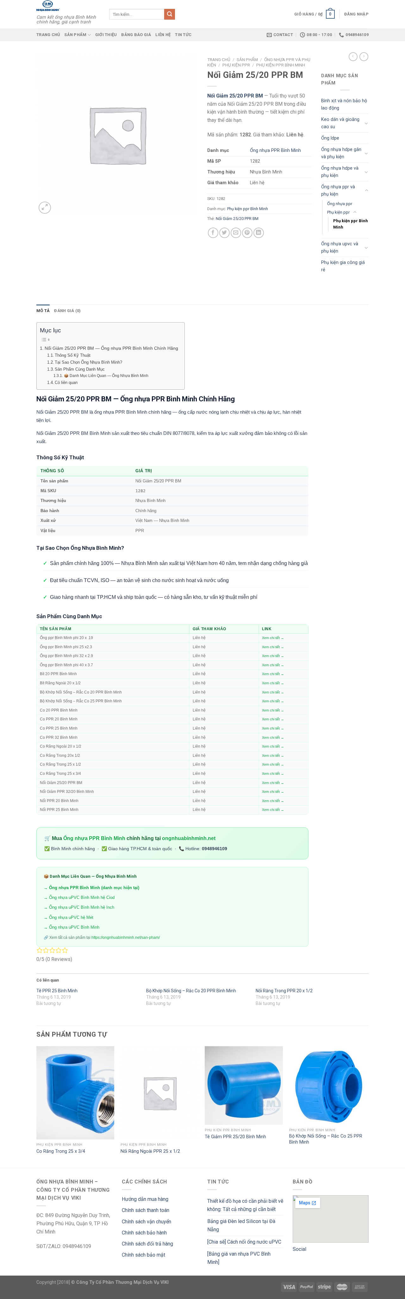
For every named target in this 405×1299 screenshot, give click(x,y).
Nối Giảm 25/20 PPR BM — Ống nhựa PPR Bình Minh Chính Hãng (111, 348)
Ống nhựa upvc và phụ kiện (339, 247)
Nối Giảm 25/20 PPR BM (237, 218)
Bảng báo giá (136, 34)
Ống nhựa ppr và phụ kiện (338, 190)
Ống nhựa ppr (339, 203)
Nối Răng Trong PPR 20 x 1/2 (284, 990)
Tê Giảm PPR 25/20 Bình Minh (235, 1136)
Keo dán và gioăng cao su (340, 123)
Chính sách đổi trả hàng (147, 1244)
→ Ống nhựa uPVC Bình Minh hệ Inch (79, 907)
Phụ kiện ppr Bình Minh (280, 64)
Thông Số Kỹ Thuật (72, 355)
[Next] (366, 1106)
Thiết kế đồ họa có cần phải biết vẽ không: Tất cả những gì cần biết (245, 1205)
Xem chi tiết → (273, 638)
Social (299, 1249)
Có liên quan (66, 382)
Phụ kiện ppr (236, 64)
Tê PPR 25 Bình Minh (57, 990)
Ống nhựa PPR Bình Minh (275, 150)
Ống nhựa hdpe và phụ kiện (339, 172)
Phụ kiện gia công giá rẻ (343, 266)
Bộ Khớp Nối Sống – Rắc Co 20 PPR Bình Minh (191, 990)
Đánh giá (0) (67, 310)
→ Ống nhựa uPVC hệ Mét (68, 917)
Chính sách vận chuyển (146, 1222)
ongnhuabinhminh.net (188, 838)
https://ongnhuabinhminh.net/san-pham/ (125, 937)
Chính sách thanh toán (145, 1210)
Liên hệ (163, 34)
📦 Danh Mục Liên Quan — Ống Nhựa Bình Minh (106, 375)
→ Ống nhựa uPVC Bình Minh (71, 927)
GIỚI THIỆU (106, 34)
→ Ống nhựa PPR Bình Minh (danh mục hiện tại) (91, 887)
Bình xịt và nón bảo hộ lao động (344, 104)
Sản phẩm (75, 34)
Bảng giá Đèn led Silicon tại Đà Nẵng (241, 1225)
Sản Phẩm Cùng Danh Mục (80, 369)
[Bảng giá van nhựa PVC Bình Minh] (239, 1258)
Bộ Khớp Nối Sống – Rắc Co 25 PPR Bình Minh (325, 1139)
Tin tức (183, 34)
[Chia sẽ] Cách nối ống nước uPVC (244, 1242)
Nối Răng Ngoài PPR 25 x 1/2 (150, 1151)
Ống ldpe (330, 138)
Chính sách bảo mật (143, 1255)
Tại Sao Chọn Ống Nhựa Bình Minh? (88, 362)
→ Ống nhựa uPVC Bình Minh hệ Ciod (79, 897)
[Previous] (36, 1106)
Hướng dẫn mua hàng (145, 1199)
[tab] (43, 310)
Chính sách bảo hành (144, 1233)
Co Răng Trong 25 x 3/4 (60, 1151)
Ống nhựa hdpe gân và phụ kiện (341, 153)
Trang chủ (48, 34)
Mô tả (43, 310)
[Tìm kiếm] (169, 14)
